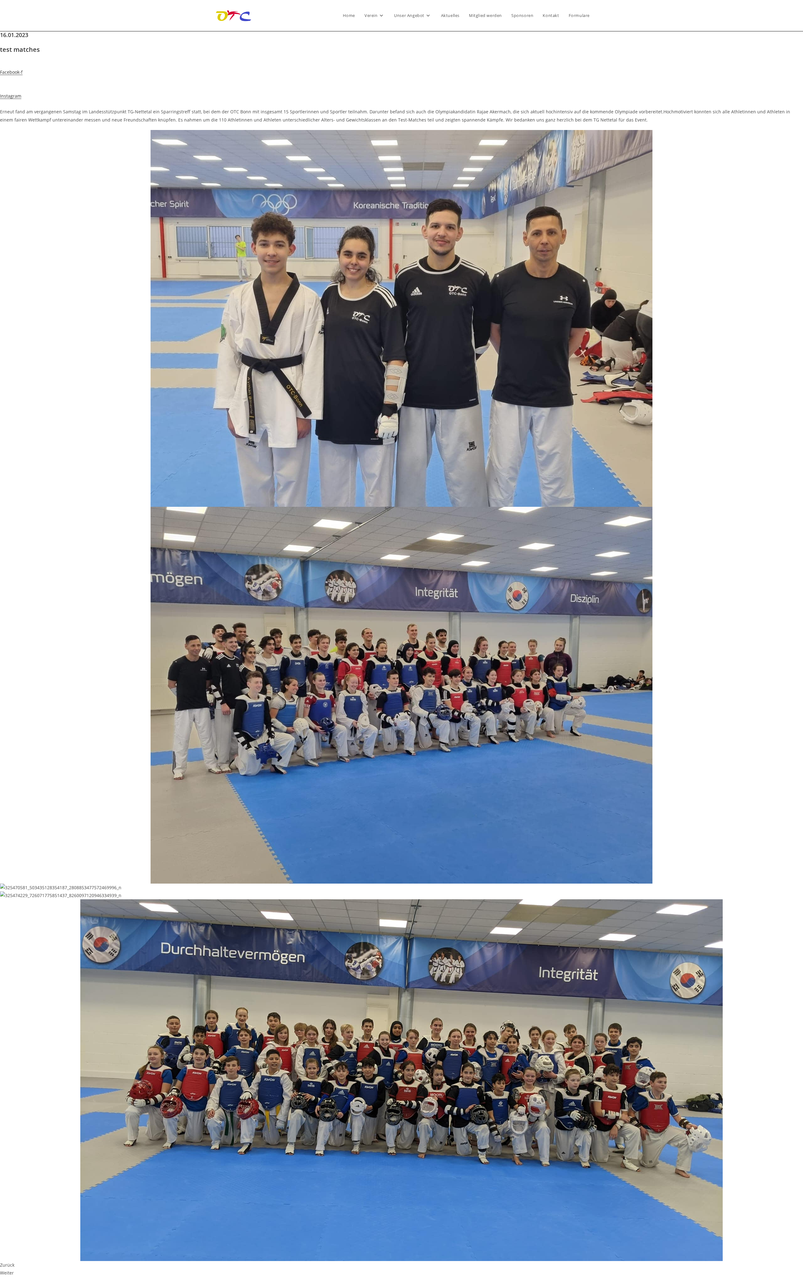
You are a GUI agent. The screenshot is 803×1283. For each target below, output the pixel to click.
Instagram (10, 96)
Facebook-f (11, 72)
